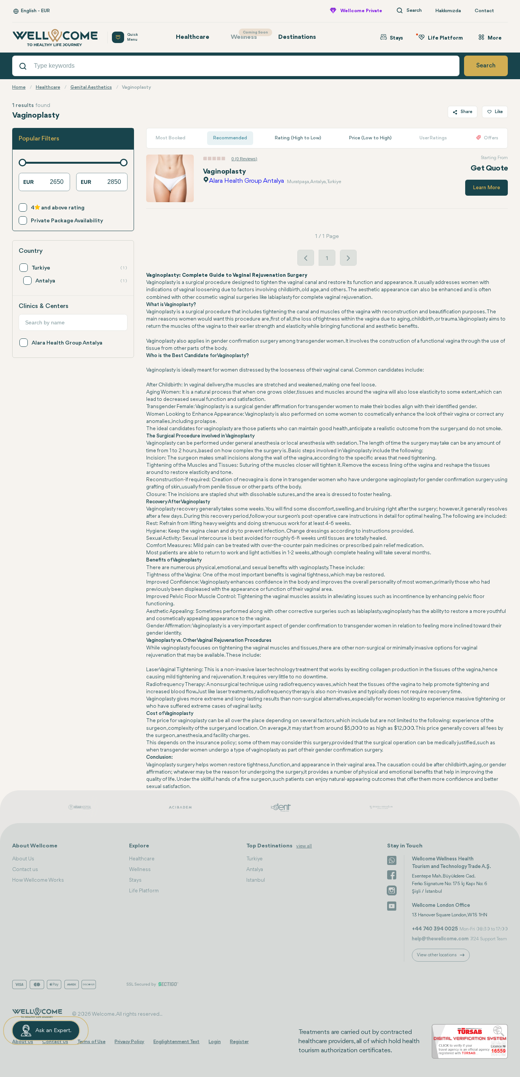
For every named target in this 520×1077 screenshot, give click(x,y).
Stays (135, 880)
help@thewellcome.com (440, 938)
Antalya (254, 869)
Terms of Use (91, 1041)
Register (239, 1041)
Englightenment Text (176, 1041)
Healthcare (192, 37)
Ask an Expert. (53, 1031)
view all (304, 846)
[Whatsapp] (391, 859)
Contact (484, 10)
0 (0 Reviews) (244, 158)
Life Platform (144, 891)
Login (215, 1041)
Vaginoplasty (224, 172)
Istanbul (255, 880)
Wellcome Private (361, 10)
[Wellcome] (55, 37)
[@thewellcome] (391, 905)
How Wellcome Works (38, 880)
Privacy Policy (129, 1041)
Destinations (297, 37)
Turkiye (254, 859)
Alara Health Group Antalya (246, 181)
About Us (23, 859)
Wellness (248, 35)
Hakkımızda (448, 10)
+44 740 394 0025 (435, 929)
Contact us (25, 869)
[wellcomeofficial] (391, 874)
